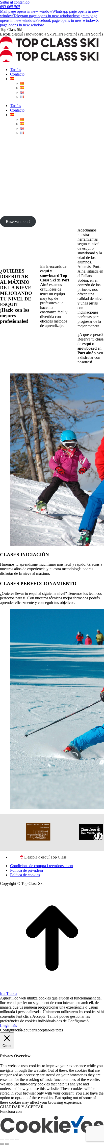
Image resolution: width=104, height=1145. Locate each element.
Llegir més (8, 1025)
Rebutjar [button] (28, 1030)
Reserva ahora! (18, 221)
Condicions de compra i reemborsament (41, 866)
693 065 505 (10, 7)
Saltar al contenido (15, 2)
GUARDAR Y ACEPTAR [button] (22, 1107)
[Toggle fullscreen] (12, 1139)
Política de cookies (25, 875)
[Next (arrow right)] (7, 1144)
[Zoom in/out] (17, 1139)
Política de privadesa (26, 870)
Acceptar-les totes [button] (49, 1030)
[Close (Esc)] (2, 1139)
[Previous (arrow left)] (2, 1144)
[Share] (7, 1139)
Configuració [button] (10, 1030)
